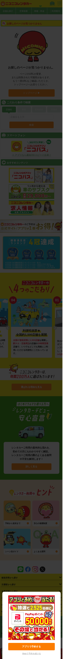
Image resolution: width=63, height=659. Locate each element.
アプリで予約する (31, 646)
